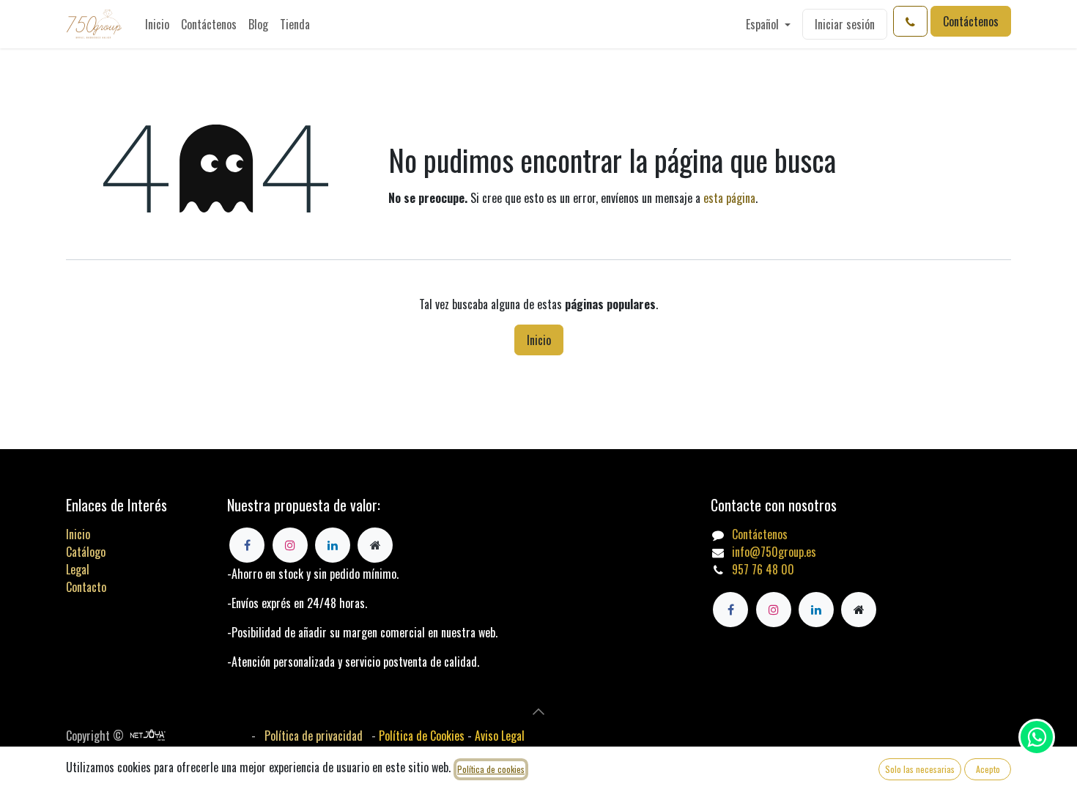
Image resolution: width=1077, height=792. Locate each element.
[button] (538, 711)
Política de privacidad (313, 735)
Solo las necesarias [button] (920, 769)
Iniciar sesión (845, 24)
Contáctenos (971, 21)
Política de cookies (491, 769)
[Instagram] (773, 609)
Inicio (539, 340)
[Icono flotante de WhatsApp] (1036, 737)
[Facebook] (730, 609)
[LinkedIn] (816, 609)
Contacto (86, 587)
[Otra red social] (858, 609)
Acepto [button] (988, 769)
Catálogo (86, 551)
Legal (77, 569)
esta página (729, 198)
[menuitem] (157, 24)
